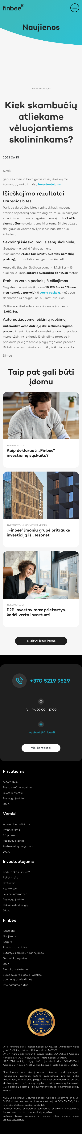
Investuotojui (41, 89)
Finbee (9, 921)
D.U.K (6, 964)
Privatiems (13, 772)
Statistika (9, 883)
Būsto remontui (13, 793)
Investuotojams (18, 862)
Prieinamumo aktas (15, 985)
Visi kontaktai (41, 748)
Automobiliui (11, 782)
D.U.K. (6, 804)
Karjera (7, 942)
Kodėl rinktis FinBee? (16, 872)
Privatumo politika (15, 947)
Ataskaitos (10, 889)
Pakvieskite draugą (15, 905)
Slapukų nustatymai (16, 969)
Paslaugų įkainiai (14, 798)
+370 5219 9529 (50, 681)
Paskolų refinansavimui (17, 787)
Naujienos (9, 936)
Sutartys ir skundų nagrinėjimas (23, 953)
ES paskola (10, 835)
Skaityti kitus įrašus (41, 641)
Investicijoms (11, 830)
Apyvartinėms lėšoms (16, 824)
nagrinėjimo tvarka (13, 1119)
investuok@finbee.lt (41, 732)
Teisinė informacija (15, 894)
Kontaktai (9, 931)
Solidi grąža (10, 877)
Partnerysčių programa (18, 846)
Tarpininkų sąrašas (15, 958)
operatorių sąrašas (41, 1112)
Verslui (9, 814)
